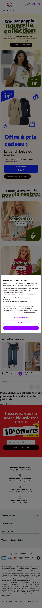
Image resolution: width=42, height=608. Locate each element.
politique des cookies (29, 312)
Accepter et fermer (21, 328)
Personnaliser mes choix (21, 317)
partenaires (30, 283)
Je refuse (21, 323)
